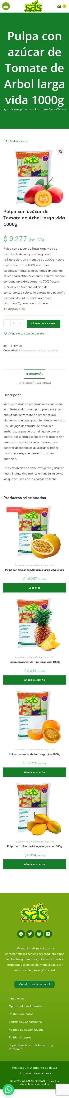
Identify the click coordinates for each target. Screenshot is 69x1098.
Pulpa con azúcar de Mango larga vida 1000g (34, 846)
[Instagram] (39, 934)
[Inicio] (4, 109)
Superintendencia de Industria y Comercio (31, 1047)
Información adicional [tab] (34, 383)
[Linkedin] (48, 934)
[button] (6, 6)
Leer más (34, 587)
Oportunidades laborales (26, 1006)
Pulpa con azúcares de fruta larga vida (37, 350)
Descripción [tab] (34, 374)
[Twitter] (30, 934)
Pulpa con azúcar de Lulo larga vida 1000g (34, 754)
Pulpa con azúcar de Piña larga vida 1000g (34, 662)
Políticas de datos (21, 1014)
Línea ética (16, 998)
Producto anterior (19, 141)
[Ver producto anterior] (6, 141)
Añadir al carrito (43, 323)
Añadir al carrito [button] (34, 679)
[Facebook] (21, 934)
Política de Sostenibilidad (26, 1029)
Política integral (20, 1037)
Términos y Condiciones (25, 1022)
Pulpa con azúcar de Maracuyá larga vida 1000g (34, 570)
